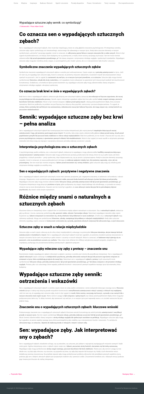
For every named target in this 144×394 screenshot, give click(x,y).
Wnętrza (24, 3)
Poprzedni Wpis (15, 374)
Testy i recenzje (109, 3)
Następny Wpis (128, 374)
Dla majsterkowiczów (126, 3)
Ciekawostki (24, 26)
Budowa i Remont (46, 3)
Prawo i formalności (94, 3)
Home (16, 3)
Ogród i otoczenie (62, 3)
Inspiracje (33, 3)
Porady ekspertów (77, 3)
